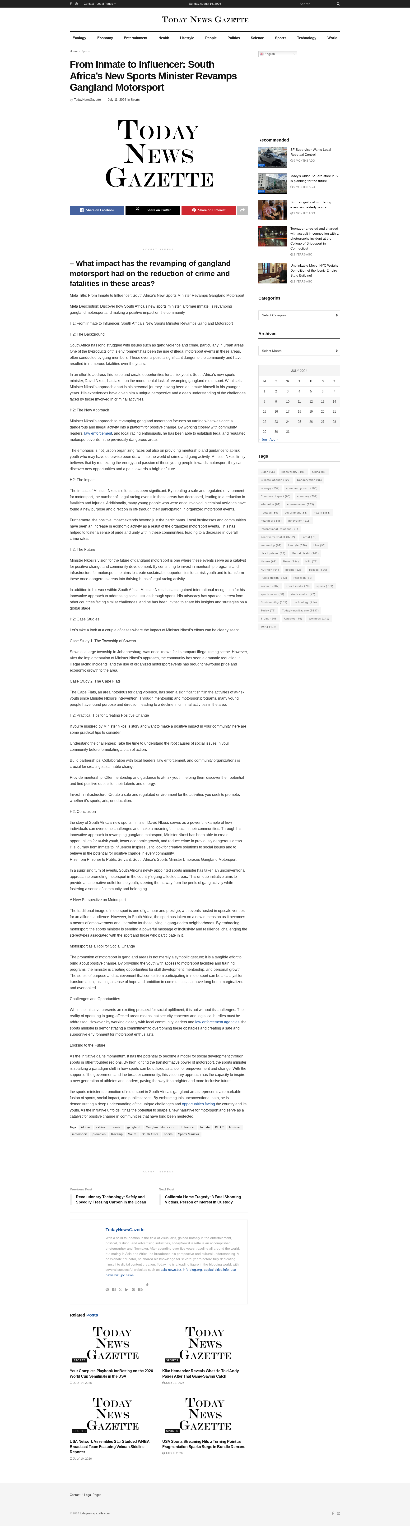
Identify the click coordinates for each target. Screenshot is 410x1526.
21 (334, 411)
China (319, 471)
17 (287, 411)
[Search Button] (337, 4)
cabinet (101, 1127)
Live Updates (273, 553)
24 (287, 422)
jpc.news (127, 1275)
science (270, 586)
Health (163, 38)
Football (269, 512)
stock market (303, 594)
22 (264, 422)
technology (305, 602)
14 (334, 401)
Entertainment (135, 38)
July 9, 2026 (174, 1453)
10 (287, 401)
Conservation (309, 479)
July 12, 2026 (174, 1383)
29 (264, 431)
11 (299, 401)
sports (168, 1134)
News (291, 561)
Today (268, 610)
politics (318, 569)
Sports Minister (188, 1134)
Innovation (299, 520)
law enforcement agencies (217, 1022)
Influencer (188, 1127)
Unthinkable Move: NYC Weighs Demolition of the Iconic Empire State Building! (314, 270)
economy (307, 496)
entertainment (300, 504)
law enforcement (98, 433)
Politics (234, 38)
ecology (270, 488)
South (132, 1134)
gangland (133, 1127)
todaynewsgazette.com (95, 1513)
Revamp (117, 1134)
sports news (272, 594)
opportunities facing (198, 1104)
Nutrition (270, 569)
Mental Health (305, 553)
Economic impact (276, 496)
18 (299, 411)
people (294, 569)
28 (334, 422)
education (271, 504)
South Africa (150, 1134)
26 (311, 422)
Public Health (274, 577)
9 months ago (304, 160)
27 (322, 422)
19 (311, 411)
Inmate (205, 1127)
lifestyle (297, 545)
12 (311, 401)
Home (74, 51)
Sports (280, 38)
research (303, 577)
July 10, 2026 (82, 1458)
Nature (269, 561)
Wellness (319, 618)
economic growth (302, 488)
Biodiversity (293, 471)
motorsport (79, 1134)
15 (264, 411)
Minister (234, 1127)
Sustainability (274, 602)
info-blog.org (192, 1269)
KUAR (219, 1127)
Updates (293, 618)
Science (257, 38)
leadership (271, 545)
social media (298, 586)
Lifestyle (187, 38)
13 (322, 401)
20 (322, 411)
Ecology (79, 38)
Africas (86, 1127)
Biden (268, 471)
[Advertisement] (158, 233)
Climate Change (276, 479)
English (269, 54)
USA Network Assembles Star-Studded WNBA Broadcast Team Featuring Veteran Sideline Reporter (109, 1446)
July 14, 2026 (82, 1383)
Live (319, 545)
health (322, 512)
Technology (306, 38)
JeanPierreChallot (278, 537)
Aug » (274, 439)
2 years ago (302, 254)
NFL (311, 561)
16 (276, 411)
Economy (105, 38)
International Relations (279, 529)
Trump (269, 618)
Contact (89, 3)
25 (299, 422)
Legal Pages (105, 3)
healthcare (271, 520)
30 (276, 431)
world (268, 626)
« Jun (263, 439)
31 (287, 431)
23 (276, 422)
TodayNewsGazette (87, 99)
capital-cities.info (216, 1269)
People (211, 38)
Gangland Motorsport (161, 1127)
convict (117, 1127)
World (332, 38)
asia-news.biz (171, 1269)
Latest (309, 537)
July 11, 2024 (117, 99)
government (296, 512)
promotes (99, 1134)
